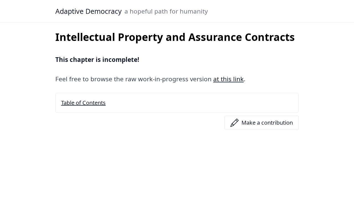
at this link (228, 79)
